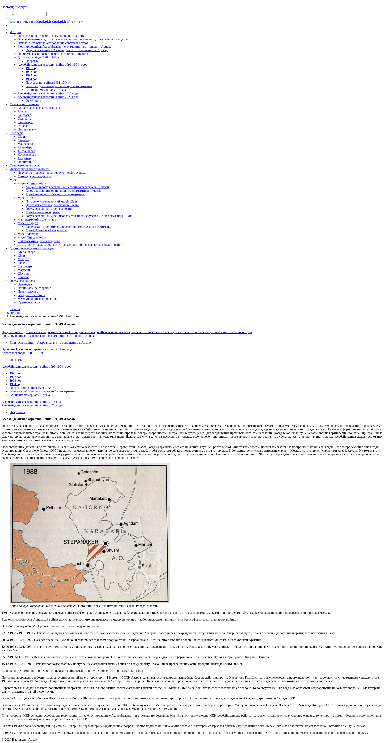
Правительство (28, 291)
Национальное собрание (34, 288)
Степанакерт (26, 252)
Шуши (22, 136)
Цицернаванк (27, 129)
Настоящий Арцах (14, 7)
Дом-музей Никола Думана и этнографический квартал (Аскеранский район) (70, 244)
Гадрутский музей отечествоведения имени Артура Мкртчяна (68, 226)
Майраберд (25, 143)
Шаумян (23, 273)
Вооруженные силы (31, 295)
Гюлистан (24, 161)
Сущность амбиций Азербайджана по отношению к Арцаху (67, 50)
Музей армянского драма (43, 212)
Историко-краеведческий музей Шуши (52, 201)
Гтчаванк (24, 125)
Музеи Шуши (27, 198)
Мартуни (24, 270)
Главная (15, 309)
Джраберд (24, 140)
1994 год (31, 79)
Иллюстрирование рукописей (30, 169)
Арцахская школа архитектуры (39, 107)
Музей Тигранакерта (32, 237)
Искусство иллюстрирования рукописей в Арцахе (52, 172)
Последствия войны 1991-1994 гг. (49, 82)
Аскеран (23, 259)
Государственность (22, 280)
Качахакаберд (27, 154)
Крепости (16, 133)
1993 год (31, 75)
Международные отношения (37, 298)
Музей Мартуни (29, 234)
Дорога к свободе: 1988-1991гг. (39, 57)
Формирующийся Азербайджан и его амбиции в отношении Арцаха (64, 46)
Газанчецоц (25, 122)
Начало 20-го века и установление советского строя (53, 43)
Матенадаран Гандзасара (34, 176)
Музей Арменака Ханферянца (46, 230)
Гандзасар (24, 115)
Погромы (32, 61)
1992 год (31, 71)
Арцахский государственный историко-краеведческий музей (67, 187)
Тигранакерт (26, 151)
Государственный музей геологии (49, 208)
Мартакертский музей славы (37, 219)
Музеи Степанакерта (32, 183)
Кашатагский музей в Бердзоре (39, 241)
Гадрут (22, 262)
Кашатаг (23, 277)
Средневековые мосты (25, 165)
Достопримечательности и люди (32, 248)
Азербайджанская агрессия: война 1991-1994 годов (52, 64)
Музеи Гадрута (28, 223)
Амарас (23, 111)
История (15, 32)
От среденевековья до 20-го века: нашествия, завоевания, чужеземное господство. (74, 39)
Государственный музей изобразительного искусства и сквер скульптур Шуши (79, 216)
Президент (25, 284)
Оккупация (33, 100)
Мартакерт (25, 266)
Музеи (14, 179)
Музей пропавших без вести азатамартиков (55, 194)
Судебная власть (29, 302)
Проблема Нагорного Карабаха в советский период (53, 53)
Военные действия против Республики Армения (59, 86)
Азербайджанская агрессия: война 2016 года (48, 93)
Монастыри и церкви (24, 104)
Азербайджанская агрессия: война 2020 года (48, 97)
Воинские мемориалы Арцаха (46, 89)
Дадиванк (24, 118)
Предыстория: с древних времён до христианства (51, 35)
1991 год (31, 68)
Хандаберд (25, 158)
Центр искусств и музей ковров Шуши (52, 205)
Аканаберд (25, 147)
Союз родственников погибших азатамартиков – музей (63, 190)
